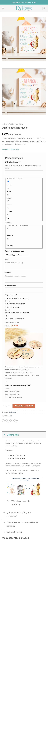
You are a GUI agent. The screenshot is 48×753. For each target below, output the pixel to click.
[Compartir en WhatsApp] (4, 420)
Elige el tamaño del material (18, 304)
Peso (10, 259)
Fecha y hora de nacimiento (18, 251)
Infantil (10, 124)
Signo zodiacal (14, 286)
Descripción (13, 434)
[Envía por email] (16, 420)
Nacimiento (19, 124)
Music (10, 415)
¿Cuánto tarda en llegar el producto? (19, 514)
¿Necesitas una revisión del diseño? (17, 312)
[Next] (10, 63)
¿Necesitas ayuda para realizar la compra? (22, 524)
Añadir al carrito (24, 406)
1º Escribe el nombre (16, 162)
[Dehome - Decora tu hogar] (24, 8)
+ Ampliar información (10, 149)
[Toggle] (4, 434)
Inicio (4, 124)
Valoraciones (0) (14, 532)
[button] (3, 8)
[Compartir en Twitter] (12, 420)
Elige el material (14, 295)
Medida (11, 272)
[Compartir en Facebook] (8, 420)
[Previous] (4, 63)
